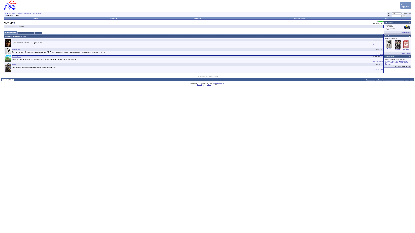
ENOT (392, 61)
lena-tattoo (406, 49)
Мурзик (406, 62)
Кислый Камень (16, 56)
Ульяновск (404, 3)
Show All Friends (406, 53)
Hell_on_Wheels (403, 61)
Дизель (401, 62)
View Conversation (378, 45)
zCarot (209, 85)
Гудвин (389, 48)
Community (112, 18)
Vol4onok (397, 49)
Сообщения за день (299, 18)
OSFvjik (14, 40)
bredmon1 (387, 61)
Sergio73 (396, 62)
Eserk (396, 61)
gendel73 (14, 64)
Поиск (387, 18)
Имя (389, 13)
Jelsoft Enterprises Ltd (218, 83)
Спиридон (387, 64)
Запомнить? (407, 13)
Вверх (411, 79)
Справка (35, 18)
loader (386, 62)
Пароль (390, 15)
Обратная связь (370, 79)
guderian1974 (16, 49)
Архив (407, 79)
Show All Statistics (406, 32)
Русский (199, 85)
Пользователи (37, 13)
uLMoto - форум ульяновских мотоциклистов (19, 13)
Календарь (197, 18)
